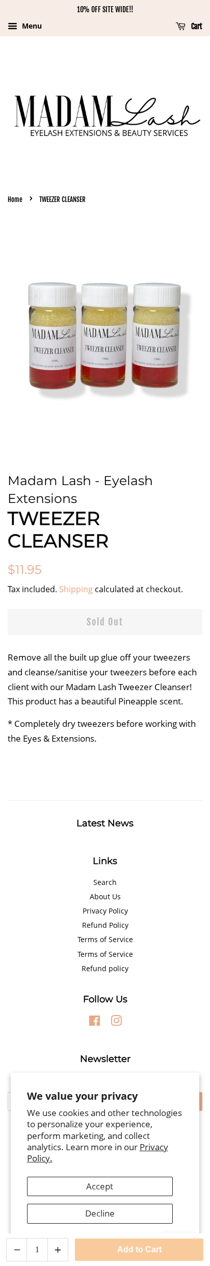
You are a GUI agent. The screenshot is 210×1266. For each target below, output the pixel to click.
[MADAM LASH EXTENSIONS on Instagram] (116, 1022)
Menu (31, 26)
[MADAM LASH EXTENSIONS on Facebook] (94, 1022)
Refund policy (105, 968)
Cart (196, 26)
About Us (105, 896)
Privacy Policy (105, 911)
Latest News (105, 823)
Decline (100, 1213)
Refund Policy (105, 925)
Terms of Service (105, 939)
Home (15, 199)
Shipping (76, 589)
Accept (99, 1186)
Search (105, 882)
